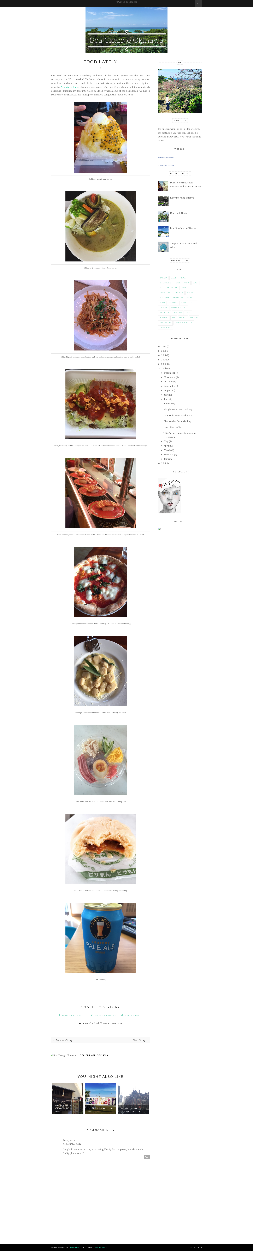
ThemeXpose (74, 1247)
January (168, 459)
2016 (163, 364)
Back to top (193, 1248)
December (169, 372)
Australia (179, 293)
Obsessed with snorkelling (177, 421)
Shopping (173, 303)
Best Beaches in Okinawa (183, 228)
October (168, 381)
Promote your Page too (166, 165)
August (167, 390)
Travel (183, 278)
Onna (186, 283)
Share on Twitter (105, 1015)
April (166, 445)
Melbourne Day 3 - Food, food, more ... (133, 1110)
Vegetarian (164, 298)
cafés (90, 1023)
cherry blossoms (178, 308)
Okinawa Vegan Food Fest (67, 1110)
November (169, 377)
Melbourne (172, 288)
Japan (173, 278)
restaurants (116, 1023)
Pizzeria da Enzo (69, 87)
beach (195, 283)
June (166, 399)
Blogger (133, 1)
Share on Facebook (73, 1015)
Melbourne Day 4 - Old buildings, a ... (99, 1110)
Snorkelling (165, 293)
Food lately (169, 403)
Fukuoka (163, 308)
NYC (173, 318)
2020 (163, 346)
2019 (163, 350)
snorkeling (178, 298)
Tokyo (177, 283)
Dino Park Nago (178, 213)
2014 (163, 463)
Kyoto (190, 293)
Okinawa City (165, 322)
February (168, 454)
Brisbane (194, 318)
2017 (163, 359)
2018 (163, 355)
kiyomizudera (166, 327)
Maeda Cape (165, 313)
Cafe (161, 288)
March (167, 450)
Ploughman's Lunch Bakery (178, 409)
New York (177, 313)
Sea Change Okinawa (94, 1055)
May (166, 441)
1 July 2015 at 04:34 (72, 1144)
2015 (163, 368)
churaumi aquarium (184, 322)
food (96, 1023)
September (170, 386)
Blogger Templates (100, 1247)
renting (182, 318)
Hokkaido (164, 318)
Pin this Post (133, 1015)
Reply (147, 1157)
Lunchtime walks (172, 427)
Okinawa (104, 1023)
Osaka (162, 303)
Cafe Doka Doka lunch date (178, 415)
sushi (188, 313)
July (166, 394)
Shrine (184, 303)
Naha (189, 298)
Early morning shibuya (182, 197)
